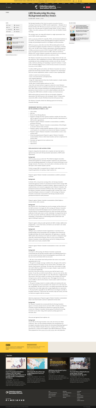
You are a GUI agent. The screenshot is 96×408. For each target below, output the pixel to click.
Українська (46, 3)
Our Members (65, 394)
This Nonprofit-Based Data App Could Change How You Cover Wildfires (36, 373)
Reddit (9, 31)
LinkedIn (17, 27)
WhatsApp (10, 29)
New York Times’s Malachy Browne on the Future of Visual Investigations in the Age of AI (79, 373)
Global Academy (80, 395)
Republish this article (32, 344)
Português (39, 3)
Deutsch (75, 3)
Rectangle (88, 406)
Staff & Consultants (52, 394)
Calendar (64, 397)
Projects (78, 398)
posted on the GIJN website (48, 330)
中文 (89, 3)
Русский (63, 3)
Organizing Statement (53, 392)
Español (33, 3)
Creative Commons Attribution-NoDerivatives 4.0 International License (15, 347)
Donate (88, 7)
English (21, 3)
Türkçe (53, 3)
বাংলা (16, 3)
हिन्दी (58, 3)
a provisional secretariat (38, 50)
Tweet (9, 25)
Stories (7, 12)
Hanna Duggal (9, 379)
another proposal (55, 237)
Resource (79, 394)
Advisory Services (80, 400)
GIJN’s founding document (35, 158)
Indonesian (82, 3)
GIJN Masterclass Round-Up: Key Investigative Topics (57, 371)
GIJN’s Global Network (67, 392)
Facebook (17, 25)
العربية (11, 3)
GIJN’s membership (33, 39)
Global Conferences (66, 395)
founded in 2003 (37, 45)
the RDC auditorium (39, 30)
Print (9, 27)
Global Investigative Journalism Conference (51, 26)
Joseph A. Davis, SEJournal (33, 376)
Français (27, 3)
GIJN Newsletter (80, 397)
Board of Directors (52, 395)
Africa (69, 3)
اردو (6, 3)
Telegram (17, 29)
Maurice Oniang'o (74, 376)
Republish (17, 31)
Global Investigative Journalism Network (52, 23)
